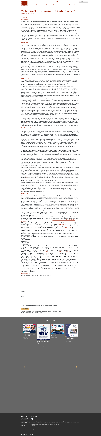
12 (58, 144)
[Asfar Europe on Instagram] (57, 1)
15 (26, 177)
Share (33, 429)
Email (22, 296)
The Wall (69, 1)
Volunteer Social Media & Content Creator (29, 334)
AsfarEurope (36, 418)
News (73, 1)
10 (26, 122)
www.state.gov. (63, 224)
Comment (23, 278)
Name (23, 291)
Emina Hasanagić (70, 342)
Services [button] (60, 1)
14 (69, 171)
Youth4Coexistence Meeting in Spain (70, 339)
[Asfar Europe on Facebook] (56, 1)
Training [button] (64, 1)
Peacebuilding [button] (52, 4)
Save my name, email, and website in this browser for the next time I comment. (40, 305)
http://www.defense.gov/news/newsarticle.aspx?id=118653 (55, 251)
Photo (34, 426)
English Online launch (56, 335)
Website (23, 300)
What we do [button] (44, 4)
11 (34, 123)
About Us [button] (38, 4)
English (81, 1)
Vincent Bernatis (25, 17)
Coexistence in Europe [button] (67, 4)
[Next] (76, 367)
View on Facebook (33, 428)
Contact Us (76, 1)
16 (41, 188)
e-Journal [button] (59, 4)
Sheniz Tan (26, 338)
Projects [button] (76, 4)
